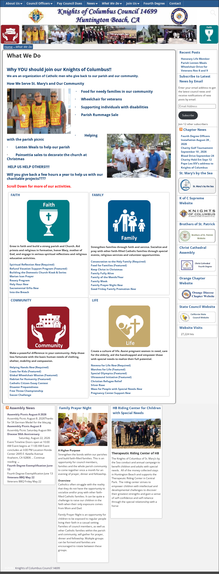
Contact (175, 3)
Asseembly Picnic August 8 (24, 426)
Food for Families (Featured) (109, 265)
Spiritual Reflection (32, 264)
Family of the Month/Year (107, 277)
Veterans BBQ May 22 (20, 477)
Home (8, 47)
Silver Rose (98, 385)
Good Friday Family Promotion (113, 289)
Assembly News (22, 408)
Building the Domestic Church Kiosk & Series (38, 272)
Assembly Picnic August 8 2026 (26, 414)
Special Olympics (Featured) (109, 373)
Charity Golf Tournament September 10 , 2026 (197, 150)
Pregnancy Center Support (110, 393)
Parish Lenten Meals (194, 63)
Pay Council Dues (69, 3)
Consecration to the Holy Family (118, 261)
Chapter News (194, 129)
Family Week (99, 281)
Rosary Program (20, 280)
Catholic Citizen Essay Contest (29, 383)
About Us (13, 3)
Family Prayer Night (107, 285)
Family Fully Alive (102, 273)
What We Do (110, 3)
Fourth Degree (154, 3)
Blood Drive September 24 (197, 156)
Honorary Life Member (195, 59)
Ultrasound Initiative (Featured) (111, 377)
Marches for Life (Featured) (108, 369)
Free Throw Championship (26, 391)
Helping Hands (29, 367)
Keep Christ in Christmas (107, 269)
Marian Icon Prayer (22, 276)
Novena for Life (111, 365)
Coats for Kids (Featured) (25, 371)
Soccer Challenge (20, 395)
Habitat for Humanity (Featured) (30, 379)
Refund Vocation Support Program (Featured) (38, 268)
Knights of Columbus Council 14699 (37, 568)
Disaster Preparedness (24, 387)
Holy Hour (19, 284)
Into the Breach (19, 292)
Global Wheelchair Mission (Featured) (34, 375)
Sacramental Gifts (24, 288)
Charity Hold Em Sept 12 (196, 159)
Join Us (131, 3)
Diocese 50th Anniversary (23, 434)
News (91, 3)
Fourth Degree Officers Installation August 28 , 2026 (195, 140)
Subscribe (188, 115)
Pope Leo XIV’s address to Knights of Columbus (197, 165)
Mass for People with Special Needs (116, 389)
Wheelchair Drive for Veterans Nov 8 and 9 (194, 68)
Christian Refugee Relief (106, 381)
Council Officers (38, 3)
